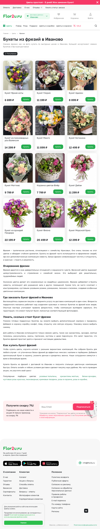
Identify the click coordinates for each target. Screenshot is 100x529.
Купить (26, 99)
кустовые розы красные (14, 379)
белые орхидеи (89, 376)
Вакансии (7, 488)
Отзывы (37, 7)
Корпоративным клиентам (31, 499)
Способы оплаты (26, 484)
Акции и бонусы (26, 481)
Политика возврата (60, 477)
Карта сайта (57, 508)
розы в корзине (65, 379)
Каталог (22, 477)
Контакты (7, 495)
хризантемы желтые (69, 376)
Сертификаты (9, 492)
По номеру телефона (61, 504)
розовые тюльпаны (47, 376)
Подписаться (83, 407)
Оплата (6, 7)
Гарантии (7, 481)
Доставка (17, 7)
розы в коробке (80, 379)
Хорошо (23, 523)
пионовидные (32, 379)
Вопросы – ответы (27, 492)
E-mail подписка (59, 500)
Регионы (55, 511)
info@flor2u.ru (89, 463)
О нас (27, 7)
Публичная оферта (60, 481)
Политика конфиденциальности (85, 525)
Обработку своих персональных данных (55, 415)
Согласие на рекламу (61, 484)
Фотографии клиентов (29, 495)
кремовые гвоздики (48, 379)
